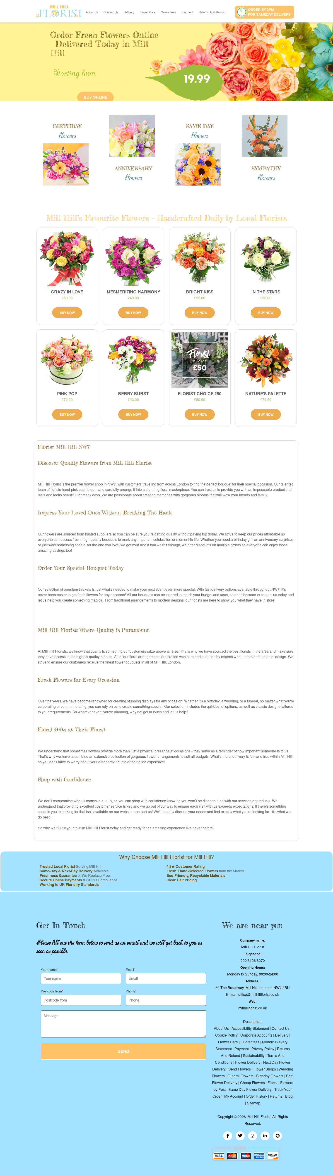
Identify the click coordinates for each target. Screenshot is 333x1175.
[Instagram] (252, 1135)
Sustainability (254, 1055)
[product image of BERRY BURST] (133, 360)
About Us (92, 12)
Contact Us (111, 12)
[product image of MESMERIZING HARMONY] (133, 258)
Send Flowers (239, 1069)
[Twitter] (240, 1135)
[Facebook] (227, 1135)
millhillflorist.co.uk (252, 1008)
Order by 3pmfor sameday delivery (269, 12)
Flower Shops (264, 1069)
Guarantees (168, 12)
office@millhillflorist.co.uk (258, 994)
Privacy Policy (262, 1048)
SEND (123, 1051)
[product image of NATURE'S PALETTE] (266, 360)
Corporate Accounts (256, 1035)
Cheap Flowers (252, 1082)
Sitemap (253, 1103)
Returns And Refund (212, 12)
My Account (233, 1096)
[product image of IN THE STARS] (266, 258)
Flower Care (147, 12)
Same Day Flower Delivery (250, 1089)
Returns (276, 1096)
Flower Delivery (248, 1062)
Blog (289, 1096)
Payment (187, 12)
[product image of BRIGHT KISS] (199, 258)
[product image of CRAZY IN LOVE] (67, 258)
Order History (256, 1096)
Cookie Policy (226, 1035)
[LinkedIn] (265, 1135)
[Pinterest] (277, 1135)
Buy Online (95, 97)
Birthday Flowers (269, 1075)
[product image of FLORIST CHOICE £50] (199, 360)
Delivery (129, 12)
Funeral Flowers (240, 1075)
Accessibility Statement (250, 1028)
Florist (273, 1082)
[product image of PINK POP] (67, 360)
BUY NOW (67, 312)
